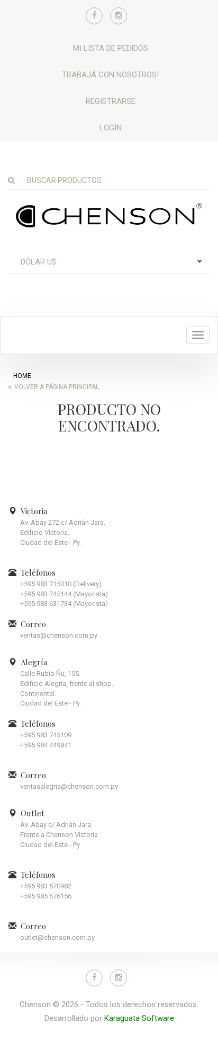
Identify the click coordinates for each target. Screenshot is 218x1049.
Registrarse (110, 101)
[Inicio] (109, 214)
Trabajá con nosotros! (110, 75)
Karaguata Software (139, 1018)
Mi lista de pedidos (110, 48)
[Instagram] (118, 15)
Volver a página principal (56, 387)
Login (110, 128)
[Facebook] (94, 15)
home (22, 376)
